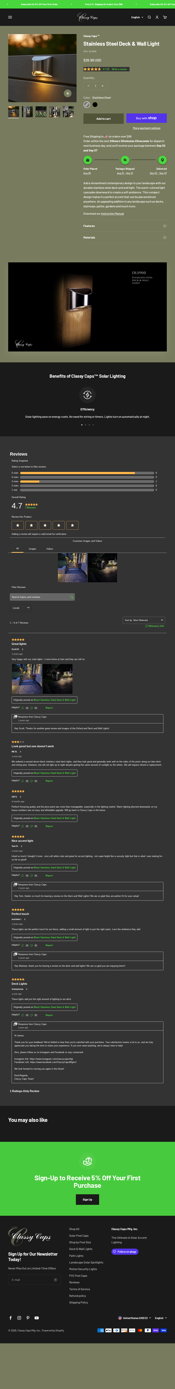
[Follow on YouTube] (36, 1318)
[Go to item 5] (68, 112)
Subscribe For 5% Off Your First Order (26, 4)
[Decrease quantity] (88, 86)
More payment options (146, 128)
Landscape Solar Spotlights (86, 1262)
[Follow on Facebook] (10, 1318)
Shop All (74, 1229)
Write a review (119, 69)
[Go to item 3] (41, 112)
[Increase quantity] (102, 86)
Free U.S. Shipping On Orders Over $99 (90, 4)
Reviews (74, 1282)
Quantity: (89, 77)
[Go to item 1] (13, 112)
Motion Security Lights (83, 1269)
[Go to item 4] (54, 112)
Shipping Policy (78, 1302)
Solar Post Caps (79, 1235)
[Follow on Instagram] (19, 1318)
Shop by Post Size (80, 1242)
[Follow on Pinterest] (28, 1318)
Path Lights (76, 1255)
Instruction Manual (112, 213)
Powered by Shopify (53, 1330)
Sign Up (87, 1199)
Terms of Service (79, 1289)
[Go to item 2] (27, 112)
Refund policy (77, 1295)
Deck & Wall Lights (80, 1248)
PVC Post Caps (78, 1275)
